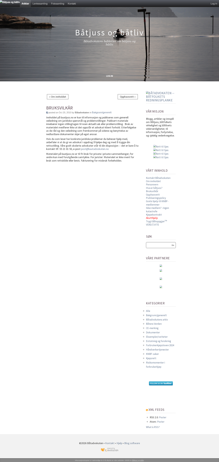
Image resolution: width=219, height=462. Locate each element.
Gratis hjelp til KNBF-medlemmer (157, 203)
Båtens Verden (154, 323)
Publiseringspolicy (156, 198)
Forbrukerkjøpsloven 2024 (160, 345)
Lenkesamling (40, 3)
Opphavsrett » (128, 96)
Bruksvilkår (152, 191)
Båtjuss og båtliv (138, 460)
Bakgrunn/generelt (101, 112)
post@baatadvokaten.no (95, 149)
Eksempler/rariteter (157, 336)
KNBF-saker (152, 354)
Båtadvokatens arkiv (157, 319)
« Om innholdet (57, 96)
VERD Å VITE (152, 224)
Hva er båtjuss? (154, 188)
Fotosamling (57, 3)
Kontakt (72, 3)
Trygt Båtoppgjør (156, 221)
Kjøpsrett (151, 358)
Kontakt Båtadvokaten (158, 178)
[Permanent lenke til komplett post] (47, 112)
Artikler (25, 3)
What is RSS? (153, 427)
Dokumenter (153, 332)
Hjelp (119, 443)
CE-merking (152, 328)
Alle (148, 311)
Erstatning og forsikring (158, 341)
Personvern (152, 184)
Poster (162, 417)
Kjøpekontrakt (154, 214)
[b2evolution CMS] (109, 449)
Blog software (132, 443)
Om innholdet (153, 181)
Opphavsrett (153, 194)
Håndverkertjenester (157, 349)
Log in (214, 3)
